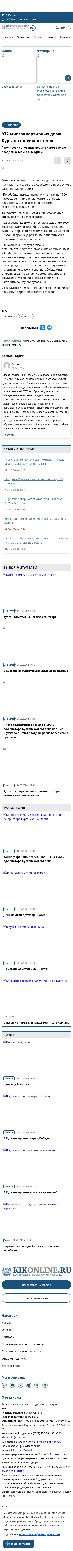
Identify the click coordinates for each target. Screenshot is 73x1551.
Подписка (50, 37)
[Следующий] (68, 78)
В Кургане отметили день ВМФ (25, 969)
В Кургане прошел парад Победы (26, 1138)
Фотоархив (23, 37)
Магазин (7, 1322)
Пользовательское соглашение (23, 1344)
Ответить (8, 434)
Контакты (8, 1337)
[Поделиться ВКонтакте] (42, 328)
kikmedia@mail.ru (13, 1437)
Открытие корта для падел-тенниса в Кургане (36, 1022)
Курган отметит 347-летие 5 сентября (29, 617)
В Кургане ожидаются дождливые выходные (35, 671)
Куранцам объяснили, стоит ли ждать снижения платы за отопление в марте (36, 540)
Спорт (7, 1240)
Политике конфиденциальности (39, 1534)
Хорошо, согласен (18, 1543)
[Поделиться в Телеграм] (49, 328)
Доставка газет (12, 1366)
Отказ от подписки (14, 1358)
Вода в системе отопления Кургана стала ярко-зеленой (35, 521)
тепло (27, 316)
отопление (10, 316)
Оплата (7, 1330)
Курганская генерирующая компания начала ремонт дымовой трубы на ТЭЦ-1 (34, 462)
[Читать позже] (67, 160)
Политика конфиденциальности (23, 1351)
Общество (11, 125)
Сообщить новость (37, 1298)
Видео (37, 37)
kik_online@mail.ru (23, 1450)
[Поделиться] (57, 160)
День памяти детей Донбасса (24, 915)
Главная (8, 37)
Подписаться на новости (36, 1284)
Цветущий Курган (16, 1084)
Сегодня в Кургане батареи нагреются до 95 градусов (33, 481)
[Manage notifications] (7, 1543)
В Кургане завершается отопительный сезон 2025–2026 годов (34, 501)
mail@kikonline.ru (50, 1442)
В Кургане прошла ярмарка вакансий (30, 1192)
